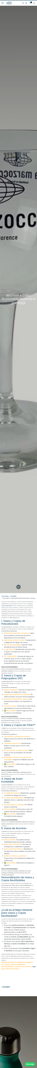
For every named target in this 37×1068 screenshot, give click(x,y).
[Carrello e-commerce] (26, 3)
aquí (34, 966)
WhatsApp (30, 1064)
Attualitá (13, 596)
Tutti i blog (4, 596)
